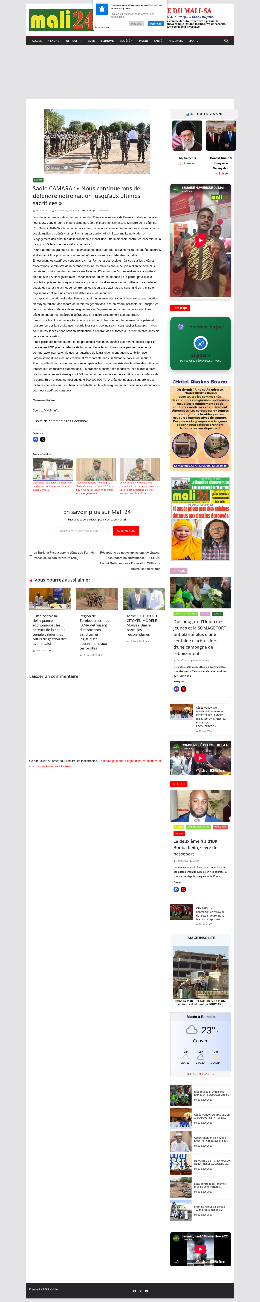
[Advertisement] (130, 72)
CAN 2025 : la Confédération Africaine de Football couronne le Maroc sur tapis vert (210, 913)
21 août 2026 (205, 1191)
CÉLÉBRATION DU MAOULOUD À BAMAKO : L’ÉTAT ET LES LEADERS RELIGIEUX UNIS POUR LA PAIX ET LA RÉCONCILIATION (211, 717)
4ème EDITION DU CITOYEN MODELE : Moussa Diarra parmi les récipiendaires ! (143, 625)
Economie (107, 40)
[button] (79, 40)
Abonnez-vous (126, 530)
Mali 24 (54, 1289)
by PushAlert (103, 27)
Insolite (179, 833)
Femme (91, 40)
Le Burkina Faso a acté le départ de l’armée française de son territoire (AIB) (64, 555)
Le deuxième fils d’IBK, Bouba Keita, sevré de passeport (196, 847)
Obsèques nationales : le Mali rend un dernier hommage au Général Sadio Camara (52, 486)
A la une (53, 40)
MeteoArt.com (207, 1074)
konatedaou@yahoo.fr (65, 210)
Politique (71, 40)
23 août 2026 (205, 1099)
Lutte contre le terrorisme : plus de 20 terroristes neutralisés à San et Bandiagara (210, 1185)
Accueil (37, 40)
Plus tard (136, 23)
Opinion (205, 614)
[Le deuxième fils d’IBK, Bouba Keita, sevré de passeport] (200, 806)
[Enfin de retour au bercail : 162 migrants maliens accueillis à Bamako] (181, 1210)
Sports (193, 40)
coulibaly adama (201, 660)
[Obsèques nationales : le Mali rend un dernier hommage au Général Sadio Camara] (53, 469)
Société (125, 40)
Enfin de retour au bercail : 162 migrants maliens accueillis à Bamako (210, 1208)
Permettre (155, 23)
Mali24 (196, 861)
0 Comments (102, 210)
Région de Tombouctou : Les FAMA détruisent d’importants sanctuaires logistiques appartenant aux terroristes (94, 632)
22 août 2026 (205, 1122)
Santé (158, 40)
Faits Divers (175, 40)
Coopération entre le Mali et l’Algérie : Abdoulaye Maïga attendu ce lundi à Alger (210, 1139)
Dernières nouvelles (186, 614)
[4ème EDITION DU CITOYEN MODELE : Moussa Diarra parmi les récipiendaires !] (144, 591)
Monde (143, 40)
